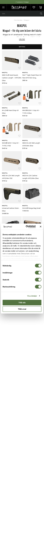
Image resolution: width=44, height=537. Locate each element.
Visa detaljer (32, 296)
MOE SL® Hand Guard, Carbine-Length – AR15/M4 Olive (12, 78)
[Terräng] (19, 7)
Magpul (26, 20)
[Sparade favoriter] (33, 7)
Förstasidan (18, 20)
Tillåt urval (22, 309)
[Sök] (41, 13)
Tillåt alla (22, 303)
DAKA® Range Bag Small (31, 208)
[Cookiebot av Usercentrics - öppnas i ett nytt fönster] (27, 226)
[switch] (38, 272)
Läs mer (22, 39)
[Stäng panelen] (40, 226)
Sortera (22, 47)
